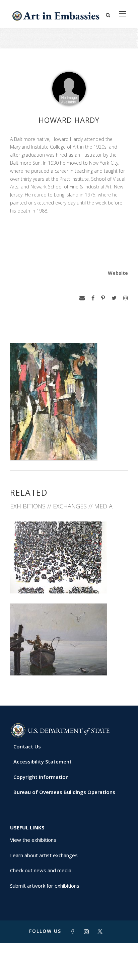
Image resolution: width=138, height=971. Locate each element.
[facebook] (92, 298)
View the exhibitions (33, 839)
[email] (82, 298)
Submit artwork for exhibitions (44, 885)
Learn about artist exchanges (44, 855)
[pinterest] (103, 298)
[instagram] (125, 298)
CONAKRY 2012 (69, 660)
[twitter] (114, 298)
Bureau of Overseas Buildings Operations (64, 792)
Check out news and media (40, 870)
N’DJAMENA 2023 (69, 578)
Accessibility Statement (42, 761)
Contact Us (27, 746)
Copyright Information (41, 777)
